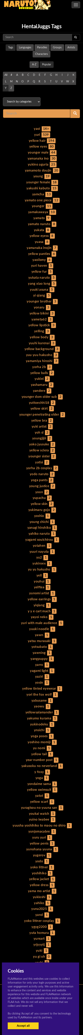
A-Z (34, 64)
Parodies (42, 47)
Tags (10, 47)
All (5, 75)
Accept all (23, 1025)
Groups (57, 47)
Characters (41, 54)
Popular (46, 64)
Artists (71, 47)
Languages (25, 47)
